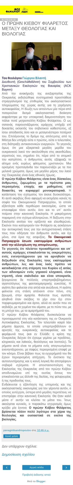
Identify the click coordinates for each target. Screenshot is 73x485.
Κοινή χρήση (11, 436)
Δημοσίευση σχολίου (18, 454)
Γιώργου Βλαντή (34, 78)
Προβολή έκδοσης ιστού (36, 474)
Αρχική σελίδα (37, 467)
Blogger (40, 481)
